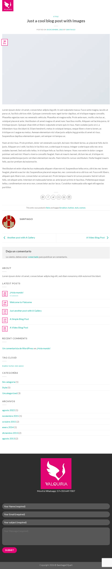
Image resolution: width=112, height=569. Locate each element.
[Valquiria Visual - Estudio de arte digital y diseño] (16, 5)
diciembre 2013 (10, 432)
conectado (33, 256)
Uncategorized (9, 393)
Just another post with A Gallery (26, 310)
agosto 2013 (8, 438)
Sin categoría (8, 381)
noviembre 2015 (10, 415)
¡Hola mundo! (16, 292)
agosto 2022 (8, 410)
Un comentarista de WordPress (18, 348)
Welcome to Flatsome (21, 302)
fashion (71, 208)
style (77, 208)
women (82, 208)
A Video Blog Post (95, 237)
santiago (70, 29)
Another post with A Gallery (21, 237)
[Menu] (38, 5)
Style (56, 16)
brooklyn (63, 208)
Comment (14, 296)
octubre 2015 (9, 421)
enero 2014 (8, 427)
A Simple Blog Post (19, 319)
